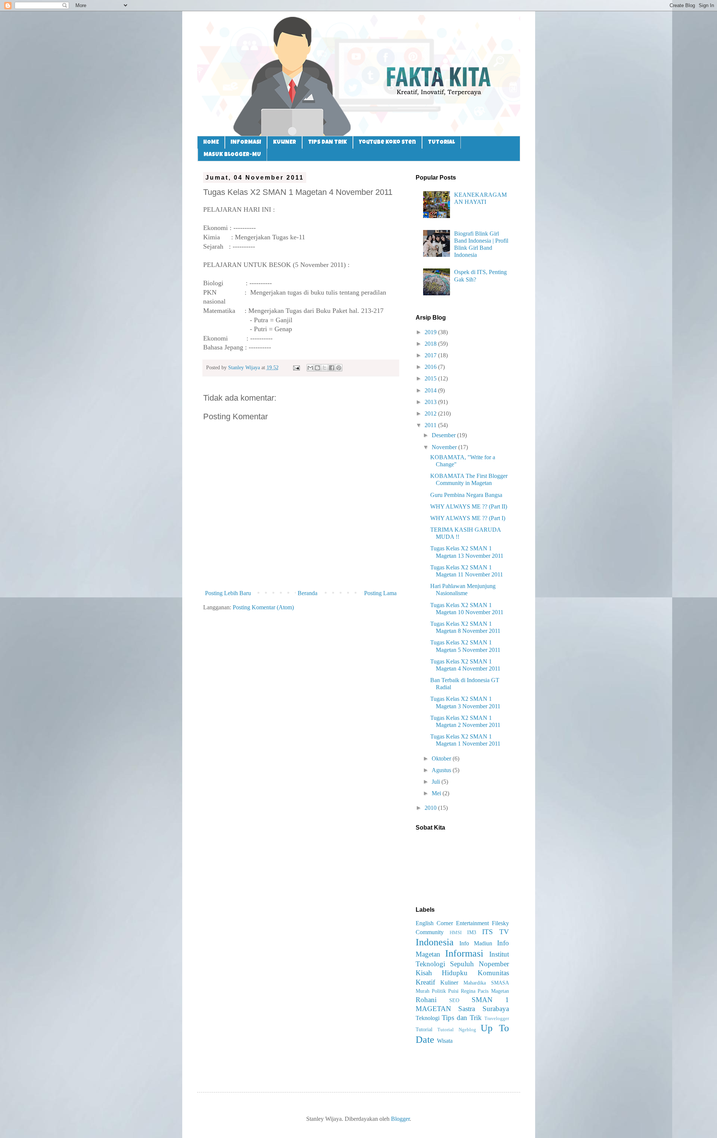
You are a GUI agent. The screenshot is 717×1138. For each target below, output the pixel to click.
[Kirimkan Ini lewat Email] (310, 367)
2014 (431, 390)
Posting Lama (380, 593)
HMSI (456, 932)
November (445, 447)
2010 (431, 808)
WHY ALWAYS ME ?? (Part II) (468, 506)
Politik (439, 991)
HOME (211, 142)
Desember (444, 435)
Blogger (400, 1119)
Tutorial (424, 1029)
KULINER (284, 142)
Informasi (464, 953)
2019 (431, 332)
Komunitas (493, 973)
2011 (431, 425)
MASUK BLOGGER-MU (232, 155)
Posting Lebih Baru (228, 593)
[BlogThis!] (317, 367)
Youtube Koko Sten (387, 142)
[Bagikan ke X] (324, 367)
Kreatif (425, 982)
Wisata (445, 1041)
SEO (454, 1000)
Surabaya (495, 1009)
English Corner (434, 923)
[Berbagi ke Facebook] (331, 367)
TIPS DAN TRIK (327, 142)
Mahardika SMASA (486, 983)
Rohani (426, 1000)
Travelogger (496, 1018)
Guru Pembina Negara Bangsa (466, 495)
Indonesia (435, 942)
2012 (431, 413)
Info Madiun (475, 943)
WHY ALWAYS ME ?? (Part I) (467, 518)
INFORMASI (246, 142)
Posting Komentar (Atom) (263, 607)
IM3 (471, 932)
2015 (431, 378)
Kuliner (449, 982)
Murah (422, 991)
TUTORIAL (441, 142)
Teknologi (428, 1018)
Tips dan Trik (462, 1018)
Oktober (442, 758)
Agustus (442, 770)
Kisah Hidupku (442, 973)
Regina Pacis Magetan (485, 991)
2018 (431, 344)
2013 (431, 402)
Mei (437, 793)
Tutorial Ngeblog (456, 1029)
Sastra (466, 1009)
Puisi (453, 991)
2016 (431, 367)
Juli (436, 781)
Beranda (307, 593)
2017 (431, 355)
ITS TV (495, 932)
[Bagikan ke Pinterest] (338, 367)
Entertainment (472, 923)
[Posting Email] (296, 367)
